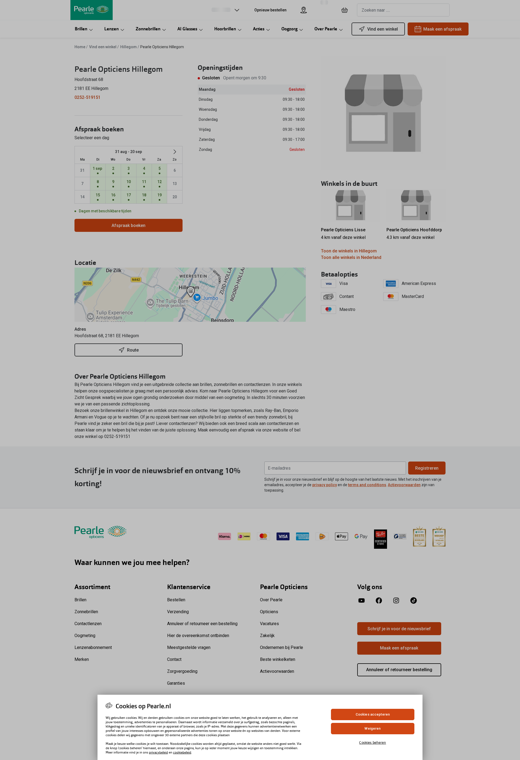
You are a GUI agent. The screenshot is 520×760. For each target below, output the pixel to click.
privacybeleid (158, 752)
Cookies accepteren (373, 714)
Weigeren (373, 728)
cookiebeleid (182, 752)
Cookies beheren (372, 742)
